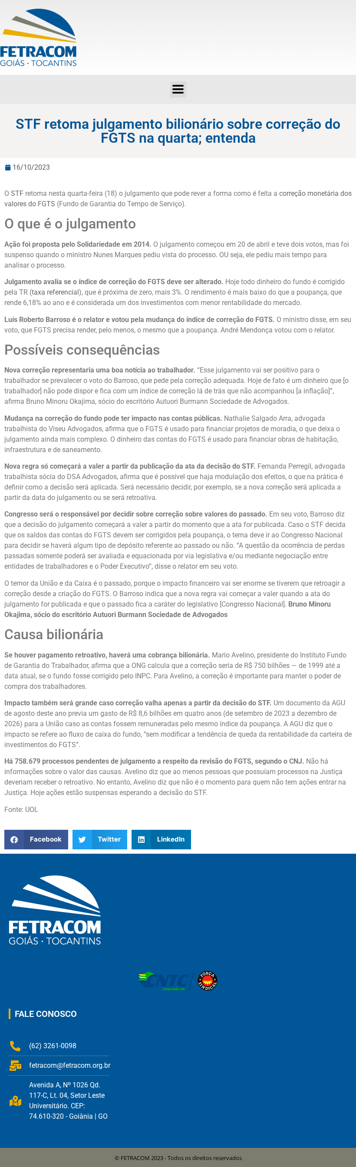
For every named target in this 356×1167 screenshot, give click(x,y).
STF (17, 193)
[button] (178, 89)
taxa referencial (55, 292)
